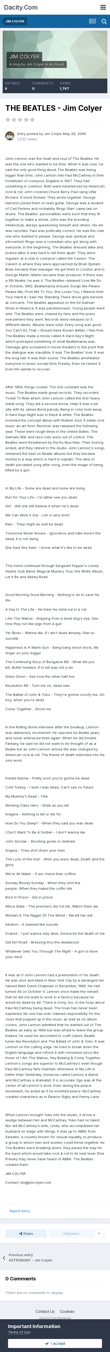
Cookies (67, 1311)
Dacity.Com (20, 7)
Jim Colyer (35, 64)
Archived (56, 64)
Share (27, 1233)
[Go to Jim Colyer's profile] (9, 135)
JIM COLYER (24, 56)
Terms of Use (19, 1332)
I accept (57, 1343)
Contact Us (45, 1311)
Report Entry (20, 1211)
